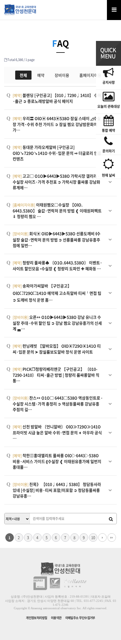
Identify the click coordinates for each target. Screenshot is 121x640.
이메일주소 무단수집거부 (80, 617)
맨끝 (111, 537)
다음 (102, 537)
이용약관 (56, 617)
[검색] (110, 519)
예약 (40, 75)
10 (93, 537)
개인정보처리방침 (36, 617)
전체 (23, 75)
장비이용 (62, 75)
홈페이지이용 (90, 75)
